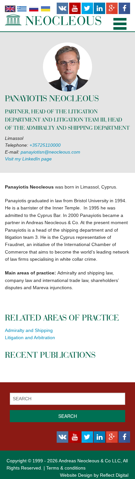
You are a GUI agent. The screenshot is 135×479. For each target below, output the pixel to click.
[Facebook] (124, 8)
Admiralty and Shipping (29, 330)
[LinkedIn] (99, 8)
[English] (10, 8)
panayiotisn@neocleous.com (50, 152)
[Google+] (112, 8)
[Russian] (34, 8)
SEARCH (67, 416)
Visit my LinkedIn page (28, 158)
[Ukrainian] (45, 8)
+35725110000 (45, 145)
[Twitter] (87, 8)
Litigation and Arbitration (30, 337)
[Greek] (22, 8)
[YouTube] (75, 8)
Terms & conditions (66, 468)
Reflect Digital (114, 475)
